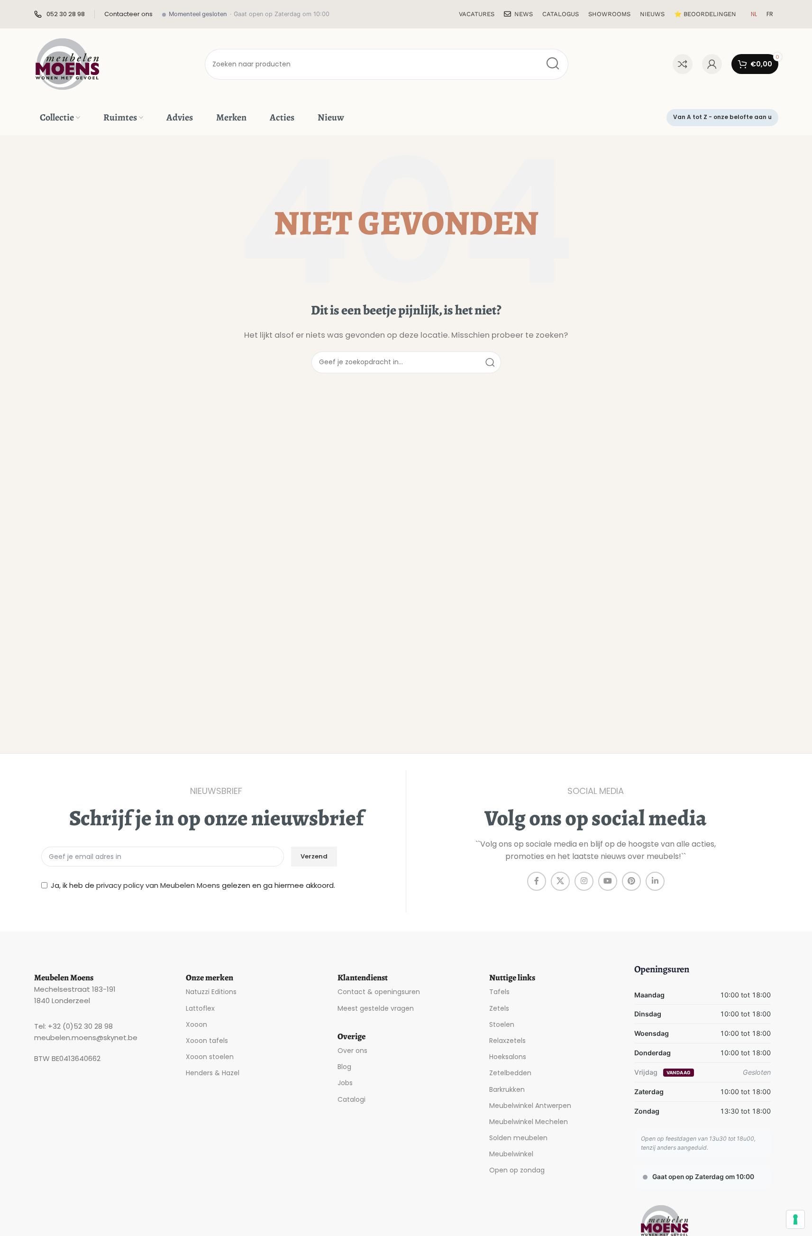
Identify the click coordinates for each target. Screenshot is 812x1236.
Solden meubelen (518, 1138)
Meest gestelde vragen (376, 1008)
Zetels (499, 1008)
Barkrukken (507, 1089)
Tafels (499, 991)
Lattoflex (200, 1008)
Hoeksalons (507, 1056)
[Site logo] (67, 63)
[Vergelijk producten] (682, 64)
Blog (344, 1066)
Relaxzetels (507, 1040)
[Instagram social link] (584, 881)
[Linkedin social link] (655, 881)
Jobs (345, 1083)
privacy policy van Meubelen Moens (158, 885)
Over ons (352, 1050)
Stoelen (501, 1024)
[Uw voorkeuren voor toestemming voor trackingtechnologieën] (795, 1219)
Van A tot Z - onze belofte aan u (722, 117)
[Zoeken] (553, 64)
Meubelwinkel (511, 1154)
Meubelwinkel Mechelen (528, 1121)
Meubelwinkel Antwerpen (530, 1105)
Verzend (314, 856)
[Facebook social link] (536, 881)
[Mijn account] (712, 64)
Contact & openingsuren (379, 991)
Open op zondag (517, 1170)
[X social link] (560, 881)
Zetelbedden (510, 1073)
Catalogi (351, 1099)
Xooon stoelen (210, 1056)
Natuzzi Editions (211, 991)
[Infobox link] (59, 14)
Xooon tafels (207, 1040)
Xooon (196, 1024)
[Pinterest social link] (631, 881)
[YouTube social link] (607, 881)
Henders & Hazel (212, 1073)
